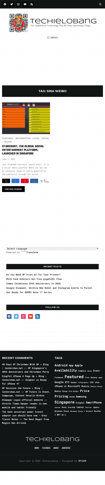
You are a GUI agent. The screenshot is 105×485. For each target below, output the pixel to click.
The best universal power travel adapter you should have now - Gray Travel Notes (24, 415)
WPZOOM (82, 460)
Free (87, 377)
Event (96, 370)
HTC (67, 382)
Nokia (58, 391)
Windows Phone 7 (77, 411)
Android (61, 365)
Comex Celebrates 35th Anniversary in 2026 (33, 283)
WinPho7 (89, 411)
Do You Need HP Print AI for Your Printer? (33, 274)
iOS (92, 382)
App (71, 365)
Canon (89, 371)
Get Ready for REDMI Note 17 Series (29, 292)
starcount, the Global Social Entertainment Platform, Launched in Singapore (23, 150)
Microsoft (74, 386)
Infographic (83, 382)
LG (65, 386)
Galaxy (94, 377)
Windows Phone (62, 411)
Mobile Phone (96, 386)
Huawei (74, 382)
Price (84, 391)
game (100, 377)
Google (59, 382)
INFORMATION (22, 138)
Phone (64, 391)
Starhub (71, 407)
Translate (32, 252)
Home (37, 448)
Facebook (59, 377)
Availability (66, 370)
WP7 (58, 415)
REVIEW (72, 397)
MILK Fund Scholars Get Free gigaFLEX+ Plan (34, 279)
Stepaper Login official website (22, 399)
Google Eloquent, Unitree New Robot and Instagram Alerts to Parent (49, 287)
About (56, 448)
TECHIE (8, 142)
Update (96, 407)
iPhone (59, 386)
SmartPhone (94, 402)
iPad (97, 382)
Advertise (66, 448)
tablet (80, 407)
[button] (52, 37)
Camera (82, 370)
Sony (64, 407)
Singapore (65, 402)
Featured (74, 376)
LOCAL (36, 138)
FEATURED (7, 138)
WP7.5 (64, 415)
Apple (79, 365)
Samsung (81, 396)
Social (45, 138)
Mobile (85, 386)
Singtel (80, 402)
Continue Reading (13, 189)
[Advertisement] (52, 60)
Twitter (88, 407)
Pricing (61, 396)
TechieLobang (52, 439)
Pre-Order (74, 391)
